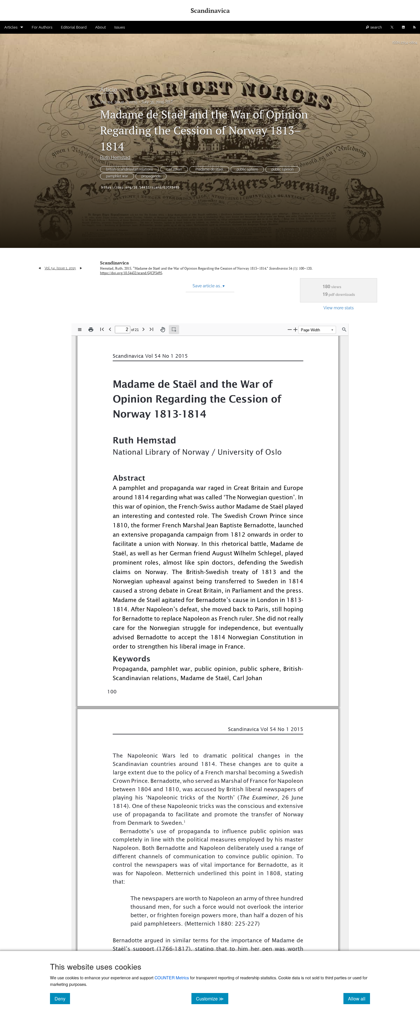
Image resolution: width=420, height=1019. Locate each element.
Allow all (359, 998)
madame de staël (209, 169)
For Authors (42, 27)
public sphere (247, 169)
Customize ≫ (212, 998)
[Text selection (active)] (174, 329)
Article (108, 89)
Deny (62, 998)
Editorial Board (74, 27)
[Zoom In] (295, 329)
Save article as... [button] (209, 286)
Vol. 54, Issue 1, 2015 (118, 102)
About (100, 27)
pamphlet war (117, 176)
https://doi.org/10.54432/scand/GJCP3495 (140, 187)
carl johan (174, 169)
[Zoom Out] (289, 329)
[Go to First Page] (102, 329)
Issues (119, 27)
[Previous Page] (110, 329)
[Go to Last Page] (151, 329)
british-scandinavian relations (129, 169)
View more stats (338, 307)
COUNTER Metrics (172, 977)
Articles (10, 27)
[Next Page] (143, 329)
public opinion (282, 169)
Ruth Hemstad (115, 157)
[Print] (91, 329)
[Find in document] (344, 329)
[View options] (80, 329)
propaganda (151, 176)
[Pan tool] (162, 329)
